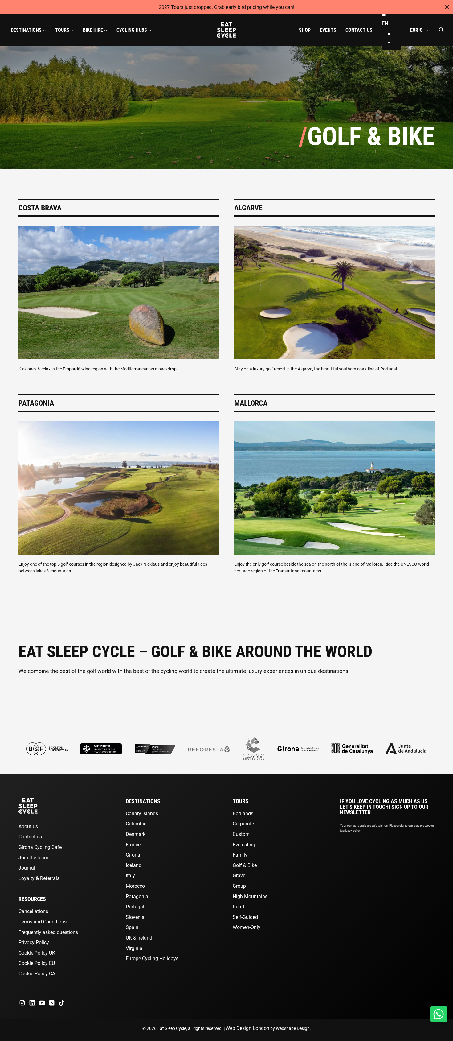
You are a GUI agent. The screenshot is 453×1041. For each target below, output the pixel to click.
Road (238, 906)
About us (28, 826)
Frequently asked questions (48, 932)
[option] (397, 33)
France (133, 844)
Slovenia (135, 917)
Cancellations (33, 911)
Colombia (136, 823)
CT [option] (397, 42)
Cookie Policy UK (36, 952)
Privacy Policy (33, 942)
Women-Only (246, 927)
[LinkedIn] (32, 1002)
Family (240, 854)
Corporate (243, 823)
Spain (132, 927)
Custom (241, 834)
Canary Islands (142, 813)
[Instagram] (22, 1002)
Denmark (135, 834)
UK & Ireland (139, 937)
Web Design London (247, 1028)
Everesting (244, 844)
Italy (130, 875)
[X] (51, 1002)
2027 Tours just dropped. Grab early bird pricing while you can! (226, 7)
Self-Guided (245, 917)
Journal (26, 867)
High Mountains (250, 896)
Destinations (143, 801)
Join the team (33, 857)
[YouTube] (42, 1002)
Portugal (135, 906)
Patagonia (137, 896)
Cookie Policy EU (36, 963)
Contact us (30, 836)
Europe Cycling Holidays (152, 958)
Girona (133, 854)
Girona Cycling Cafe (40, 847)
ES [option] (397, 33)
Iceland (133, 865)
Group (239, 885)
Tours (240, 801)
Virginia (134, 948)
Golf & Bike (245, 865)
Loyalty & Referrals (38, 878)
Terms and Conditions (42, 921)
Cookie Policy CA (36, 973)
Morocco (135, 885)
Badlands (243, 813)
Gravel (240, 875)
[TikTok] (61, 1002)
